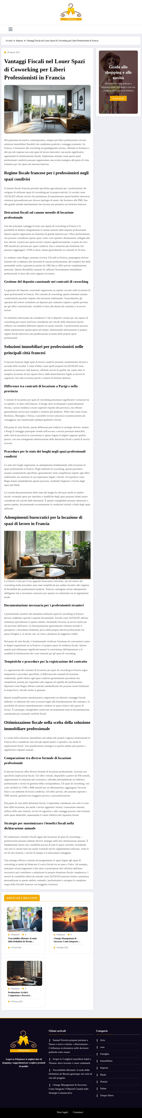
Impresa (104, 1067)
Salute (103, 1088)
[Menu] (10, 29)
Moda (103, 1074)
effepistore (15, 935)
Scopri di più (118, 98)
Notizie (103, 1081)
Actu (102, 1040)
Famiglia (104, 1053)
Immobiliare (106, 1060)
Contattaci (78, 1112)
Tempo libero (107, 1095)
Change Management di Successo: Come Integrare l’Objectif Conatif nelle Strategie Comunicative (69, 940)
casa (102, 1047)
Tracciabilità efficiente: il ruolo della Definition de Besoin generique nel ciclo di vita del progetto (22, 940)
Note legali (62, 1112)
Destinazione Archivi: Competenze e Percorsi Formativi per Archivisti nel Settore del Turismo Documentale (21, 994)
